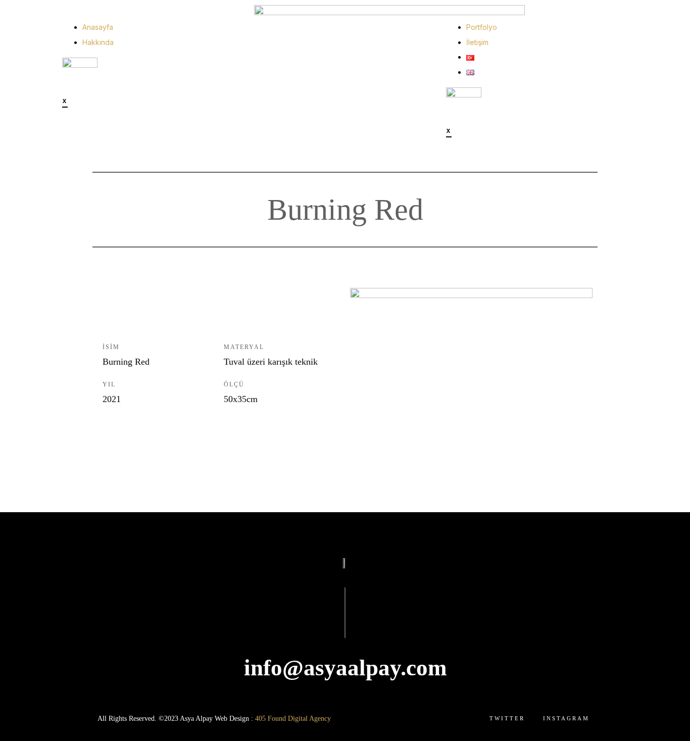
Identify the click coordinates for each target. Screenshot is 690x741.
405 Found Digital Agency (293, 718)
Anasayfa (97, 27)
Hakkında (98, 42)
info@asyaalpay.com (345, 667)
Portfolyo (481, 27)
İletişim (477, 42)
